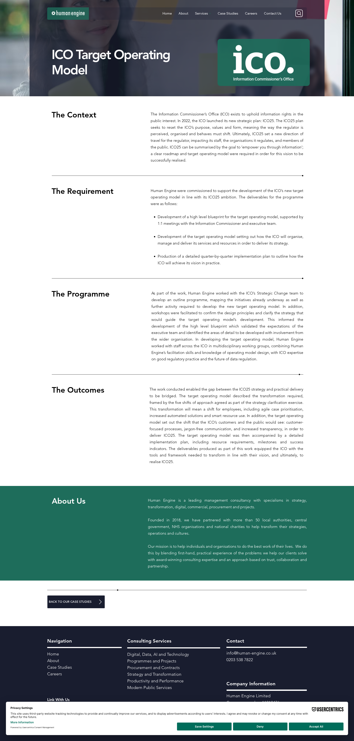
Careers (54, 673)
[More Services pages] (210, 13)
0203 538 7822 (239, 659)
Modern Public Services (149, 687)
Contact (235, 641)
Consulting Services (149, 641)
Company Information (250, 684)
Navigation (59, 641)
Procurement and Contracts (153, 667)
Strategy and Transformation (154, 674)
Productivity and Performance (155, 680)
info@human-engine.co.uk (251, 653)
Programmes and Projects (151, 661)
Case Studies (59, 667)
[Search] (299, 13)
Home (53, 654)
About (53, 660)
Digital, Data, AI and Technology (158, 654)
